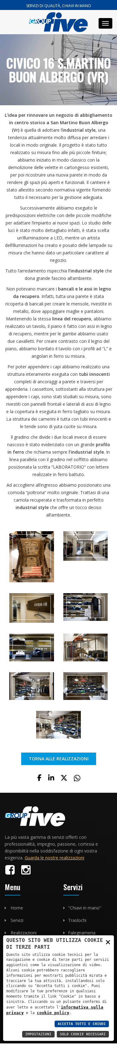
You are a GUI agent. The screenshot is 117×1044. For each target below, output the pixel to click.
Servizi (17, 920)
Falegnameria (81, 933)
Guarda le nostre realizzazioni (54, 858)
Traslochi (77, 920)
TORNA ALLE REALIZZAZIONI (59, 759)
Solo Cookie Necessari (83, 1034)
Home (17, 908)
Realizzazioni (24, 933)
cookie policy (53, 1012)
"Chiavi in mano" (84, 908)
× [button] (108, 941)
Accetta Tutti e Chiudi (82, 1024)
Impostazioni (38, 1034)
